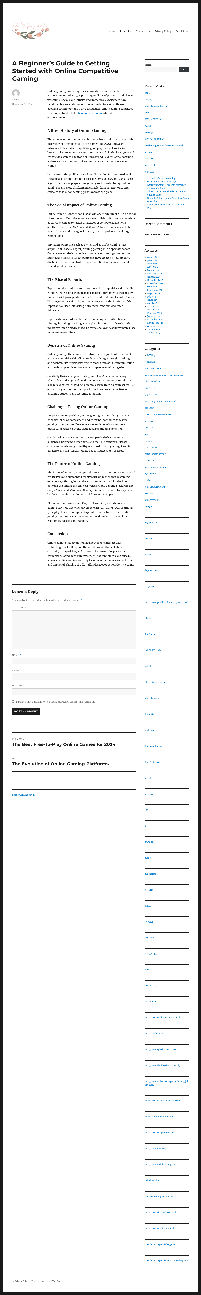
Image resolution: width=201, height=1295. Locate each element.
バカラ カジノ (151, 388)
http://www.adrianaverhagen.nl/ (161, 1081)
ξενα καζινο (150, 440)
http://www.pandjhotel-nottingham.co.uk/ (166, 602)
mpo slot (149, 858)
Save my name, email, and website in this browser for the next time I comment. (55, 701)
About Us (125, 31)
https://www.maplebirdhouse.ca (161, 1132)
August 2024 (153, 332)
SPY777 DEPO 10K (153, 119)
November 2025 (155, 283)
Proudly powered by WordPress (46, 1281)
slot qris (149, 890)
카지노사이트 (151, 953)
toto (147, 112)
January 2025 (153, 316)
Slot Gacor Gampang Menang (159, 1196)
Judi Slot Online (152, 1180)
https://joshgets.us (154, 1033)
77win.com (150, 473)
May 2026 (152, 263)
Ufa (146, 810)
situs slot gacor (152, 698)
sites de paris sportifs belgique (160, 1244)
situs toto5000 (152, 500)
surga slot (150, 586)
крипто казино (153, 368)
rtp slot (151, 730)
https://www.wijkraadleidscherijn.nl (163, 1100)
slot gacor (150, 158)
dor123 (148, 969)
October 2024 (154, 326)
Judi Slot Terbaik (153, 650)
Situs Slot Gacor (152, 762)
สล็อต (147, 93)
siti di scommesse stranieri (158, 414)
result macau (151, 447)
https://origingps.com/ (23, 795)
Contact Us (143, 31)
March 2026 (153, 270)
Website (17, 685)
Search (148, 65)
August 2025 (153, 293)
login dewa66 (151, 522)
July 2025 (152, 296)
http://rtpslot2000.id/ (155, 682)
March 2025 (153, 309)
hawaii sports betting (155, 454)
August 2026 (153, 257)
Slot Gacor (150, 634)
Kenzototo (150, 493)
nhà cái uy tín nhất (154, 381)
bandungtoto (151, 408)
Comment (19, 607)
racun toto (150, 427)
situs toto (149, 172)
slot (146, 434)
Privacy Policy (162, 31)
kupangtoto (150, 874)
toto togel (149, 132)
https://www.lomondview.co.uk (160, 1212)
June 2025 (152, 300)
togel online (151, 362)
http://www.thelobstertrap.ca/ (160, 1164)
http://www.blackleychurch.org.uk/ (162, 1065)
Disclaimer (182, 31)
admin (15, 99)
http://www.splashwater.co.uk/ (160, 1049)
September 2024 (155, 329)
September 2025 (155, 290)
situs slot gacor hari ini (156, 106)
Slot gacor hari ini (153, 746)
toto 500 (149, 506)
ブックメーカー (152, 394)
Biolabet (149, 538)
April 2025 (152, 306)
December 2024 (155, 319)
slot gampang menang (156, 467)
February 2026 (154, 273)
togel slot (149, 937)
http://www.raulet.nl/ (155, 1148)
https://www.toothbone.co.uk (159, 1228)
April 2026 (152, 267)
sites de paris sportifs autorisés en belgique (166, 1260)
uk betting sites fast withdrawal (160, 401)
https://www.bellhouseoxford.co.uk (162, 1017)
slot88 (148, 666)
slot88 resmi (151, 1001)
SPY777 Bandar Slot (154, 139)
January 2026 (154, 277)
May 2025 (152, 303)
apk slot (148, 152)
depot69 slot (151, 570)
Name (16, 655)
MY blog (151, 355)
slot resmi (150, 165)
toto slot (149, 921)
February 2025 (154, 313)
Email (17, 670)
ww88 (148, 480)
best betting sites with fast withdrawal (164, 145)
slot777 (148, 99)
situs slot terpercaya (155, 487)
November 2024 (155, 323)
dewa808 (149, 714)
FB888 (148, 554)
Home (111, 31)
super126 (149, 460)
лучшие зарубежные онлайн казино (164, 375)
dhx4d (148, 906)
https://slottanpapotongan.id (159, 1116)
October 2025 (154, 286)
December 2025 (155, 280)
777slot (148, 125)
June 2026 (152, 260)
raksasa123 (150, 985)
